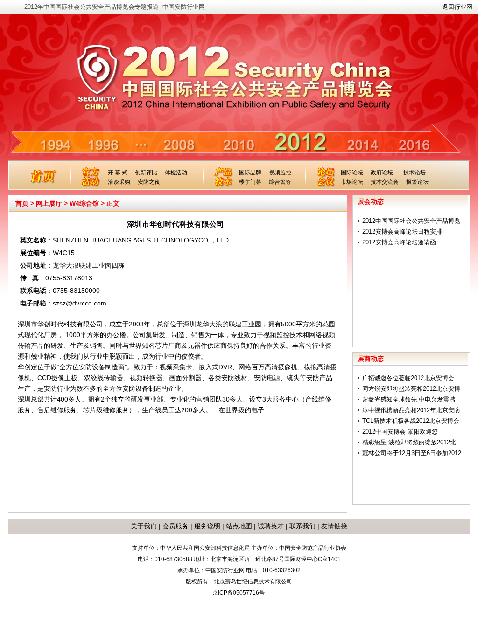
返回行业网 (457, 6)
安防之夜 (149, 182)
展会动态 (371, 201)
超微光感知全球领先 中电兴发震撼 (408, 399)
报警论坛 (417, 182)
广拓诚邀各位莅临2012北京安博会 (408, 377)
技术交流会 (385, 182)
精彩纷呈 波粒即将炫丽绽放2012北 (409, 442)
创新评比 (146, 172)
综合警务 (280, 182)
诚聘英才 (271, 526)
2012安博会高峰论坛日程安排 (402, 231)
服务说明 (207, 526)
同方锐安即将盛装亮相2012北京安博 (411, 388)
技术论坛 (414, 172)
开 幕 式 (117, 172)
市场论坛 (352, 182)
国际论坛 (352, 172)
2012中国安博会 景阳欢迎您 (400, 431)
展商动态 (371, 358)
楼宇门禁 (250, 182)
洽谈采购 (119, 182)
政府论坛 (382, 172)
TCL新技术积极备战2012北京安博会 (410, 420)
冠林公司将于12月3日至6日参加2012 (411, 453)
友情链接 (334, 526)
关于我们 (144, 526)
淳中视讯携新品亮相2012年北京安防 (411, 410)
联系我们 (302, 526)
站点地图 (238, 526)
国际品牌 (250, 172)
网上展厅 (49, 203)
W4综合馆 (84, 203)
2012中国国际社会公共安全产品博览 (411, 220)
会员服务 (175, 526)
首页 (21, 203)
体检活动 (176, 172)
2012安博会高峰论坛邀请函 (399, 242)
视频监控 (280, 172)
